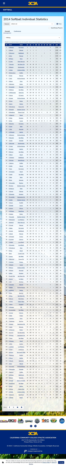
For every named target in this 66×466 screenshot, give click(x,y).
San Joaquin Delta (21, 352)
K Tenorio (11, 361)
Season (7, 24)
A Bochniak (11, 143)
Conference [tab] (17, 31)
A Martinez (11, 290)
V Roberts (11, 265)
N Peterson (11, 188)
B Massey (11, 298)
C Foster (11, 146)
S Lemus (11, 256)
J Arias (10, 363)
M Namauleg (12, 219)
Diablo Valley (21, 301)
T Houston (11, 64)
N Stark (10, 315)
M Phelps (11, 58)
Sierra (21, 58)
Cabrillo (21, 132)
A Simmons (11, 135)
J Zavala (10, 140)
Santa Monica (21, 160)
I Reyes (10, 180)
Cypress (21, 236)
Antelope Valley (21, 70)
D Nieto (10, 118)
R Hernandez (12, 369)
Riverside (21, 87)
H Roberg (11, 270)
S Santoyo (11, 372)
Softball (7, 10)
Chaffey (21, 73)
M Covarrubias (12, 310)
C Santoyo (11, 163)
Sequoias (21, 180)
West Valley (21, 298)
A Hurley (11, 208)
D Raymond (11, 53)
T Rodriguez (11, 321)
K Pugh (10, 75)
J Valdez (10, 228)
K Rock (10, 293)
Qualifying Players (57, 28)
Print (59, 24)
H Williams (11, 211)
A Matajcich (11, 115)
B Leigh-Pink (12, 276)
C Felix (10, 78)
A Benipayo (11, 84)
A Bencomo (11, 259)
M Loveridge (11, 197)
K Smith (10, 166)
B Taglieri (11, 214)
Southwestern (21, 67)
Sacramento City (21, 197)
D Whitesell (11, 132)
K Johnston (11, 284)
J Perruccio (11, 355)
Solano (21, 84)
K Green (10, 349)
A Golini (11, 301)
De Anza (21, 282)
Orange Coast (21, 112)
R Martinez (11, 90)
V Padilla (11, 242)
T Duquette (11, 217)
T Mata (10, 177)
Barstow (21, 183)
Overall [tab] (7, 31)
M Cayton (11, 186)
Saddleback (21, 53)
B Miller (10, 273)
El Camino (21, 95)
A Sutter (11, 200)
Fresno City (21, 106)
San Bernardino (21, 332)
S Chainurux (11, 330)
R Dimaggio (11, 194)
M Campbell (11, 87)
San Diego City (21, 64)
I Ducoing (11, 332)
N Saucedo (11, 138)
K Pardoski (11, 394)
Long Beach (21, 242)
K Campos (11, 262)
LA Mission (21, 349)
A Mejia (10, 344)
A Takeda (11, 397)
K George (11, 191)
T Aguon (11, 202)
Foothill (21, 202)
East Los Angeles (21, 380)
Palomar (21, 50)
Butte (21, 126)
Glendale (21, 140)
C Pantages (11, 157)
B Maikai (11, 287)
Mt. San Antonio (21, 78)
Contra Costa (21, 253)
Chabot (21, 315)
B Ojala (10, 121)
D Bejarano (11, 47)
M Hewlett (11, 109)
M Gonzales (11, 245)
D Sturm (11, 154)
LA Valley (21, 279)
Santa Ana (21, 92)
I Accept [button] (61, 462)
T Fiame (10, 338)
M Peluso (11, 352)
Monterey (21, 118)
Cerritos (21, 344)
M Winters (11, 375)
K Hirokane (11, 307)
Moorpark (21, 270)
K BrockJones (12, 106)
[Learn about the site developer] (33, 450)
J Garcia (10, 104)
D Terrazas (11, 341)
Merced (21, 166)
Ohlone (21, 208)
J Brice (10, 253)
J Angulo (11, 231)
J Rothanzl (11, 222)
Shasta (21, 115)
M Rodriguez (12, 383)
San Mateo (21, 90)
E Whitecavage (12, 92)
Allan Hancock (21, 61)
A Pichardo (11, 236)
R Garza (10, 386)
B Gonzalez (11, 366)
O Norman (11, 160)
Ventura (21, 104)
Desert (21, 154)
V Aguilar (11, 380)
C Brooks (11, 50)
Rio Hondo (21, 47)
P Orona (11, 358)
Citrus (21, 81)
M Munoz (11, 267)
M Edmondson (12, 73)
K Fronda (11, 225)
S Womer (11, 389)
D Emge (10, 101)
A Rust (10, 56)
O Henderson (12, 248)
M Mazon (11, 378)
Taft (21, 307)
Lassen (21, 205)
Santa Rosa (21, 211)
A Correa (11, 313)
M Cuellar (11, 149)
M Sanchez (11, 123)
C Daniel (11, 234)
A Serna (10, 304)
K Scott (10, 126)
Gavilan (21, 290)
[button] (22, 407)
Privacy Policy (28, 442)
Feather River (21, 389)
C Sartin (10, 327)
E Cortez (11, 61)
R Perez (10, 250)
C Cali (10, 282)
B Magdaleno (12, 112)
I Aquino (11, 279)
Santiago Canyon (21, 109)
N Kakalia (11, 324)
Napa (21, 248)
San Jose (21, 293)
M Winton (11, 335)
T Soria (10, 169)
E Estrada (11, 205)
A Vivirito (11, 392)
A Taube (11, 70)
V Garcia (11, 95)
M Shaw (10, 296)
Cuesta (21, 121)
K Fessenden (12, 183)
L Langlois (11, 346)
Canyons (21, 239)
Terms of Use (38, 442)
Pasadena (21, 304)
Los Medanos (21, 219)
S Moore (11, 81)
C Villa (10, 129)
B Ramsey (11, 152)
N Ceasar (11, 98)
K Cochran (11, 239)
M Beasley (11, 67)
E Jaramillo (11, 318)
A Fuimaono (11, 171)
